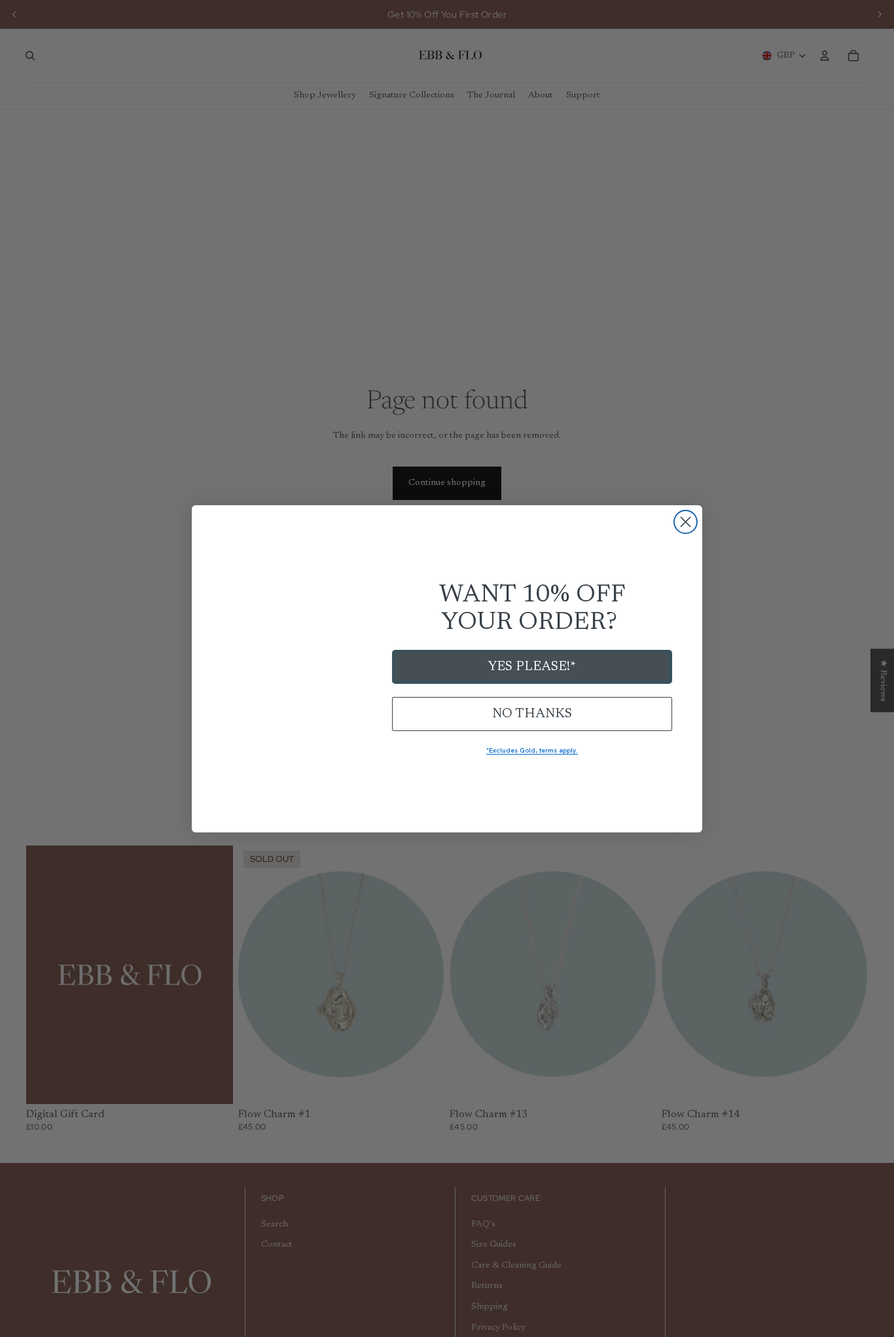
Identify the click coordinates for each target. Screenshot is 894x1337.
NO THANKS (532, 714)
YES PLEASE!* (532, 666)
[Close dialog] (685, 521)
